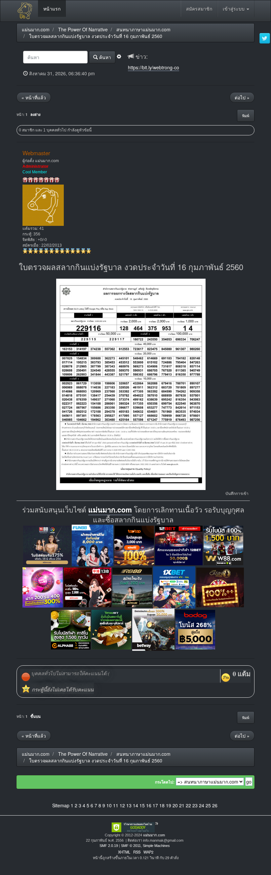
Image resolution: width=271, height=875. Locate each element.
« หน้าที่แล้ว (33, 97)
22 (188, 805)
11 (115, 805)
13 (129, 805)
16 (148, 805)
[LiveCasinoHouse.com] (220, 586)
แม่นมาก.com (110, 510)
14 (135, 805)
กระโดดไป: (164, 782)
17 (155, 805)
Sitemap (60, 805)
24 (201, 805)
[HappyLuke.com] (42, 586)
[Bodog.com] (195, 629)
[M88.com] (47, 544)
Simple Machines (156, 846)
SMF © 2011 (131, 846)
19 (168, 805)
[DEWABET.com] (111, 629)
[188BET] (134, 544)
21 (181, 805)
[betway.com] (153, 629)
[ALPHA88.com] (71, 629)
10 (109, 805)
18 (162, 805)
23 (195, 805)
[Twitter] (264, 38)
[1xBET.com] (174, 586)
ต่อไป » (242, 97)
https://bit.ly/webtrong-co (153, 67)
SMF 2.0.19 (108, 846)
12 (122, 805)
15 (142, 805)
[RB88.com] (132, 586)
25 (208, 805)
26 (214, 805)
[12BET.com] (179, 544)
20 (175, 805)
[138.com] (87, 586)
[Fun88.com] (92, 544)
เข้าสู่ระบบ (234, 8)
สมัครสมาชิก (199, 8)
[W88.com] (223, 544)
